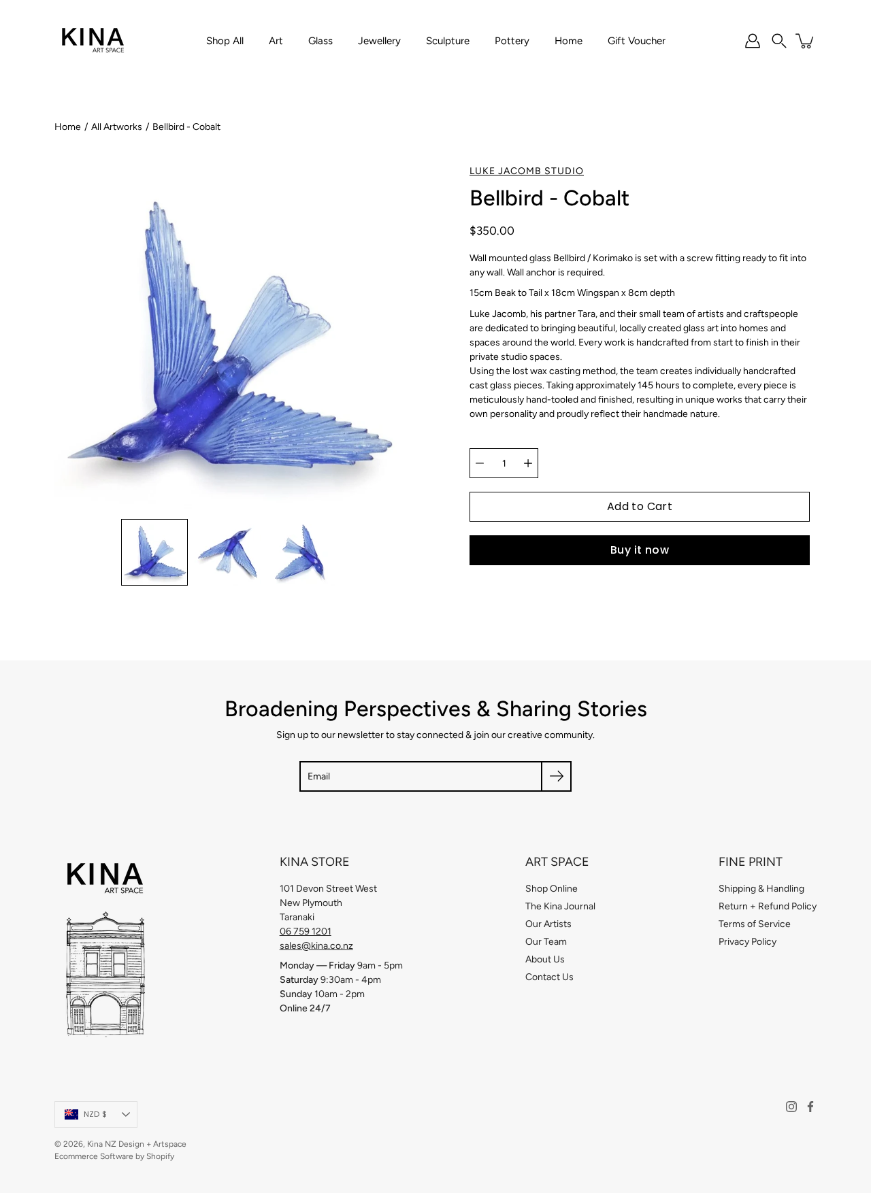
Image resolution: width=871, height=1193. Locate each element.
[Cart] (806, 41)
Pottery (512, 41)
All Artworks (116, 127)
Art (276, 41)
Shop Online (551, 888)
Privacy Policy (747, 941)
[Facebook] (810, 1106)
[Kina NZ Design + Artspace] (93, 41)
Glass (320, 41)
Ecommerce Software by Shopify (114, 1156)
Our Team (546, 941)
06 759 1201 (305, 931)
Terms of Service (755, 924)
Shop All (225, 41)
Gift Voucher (636, 41)
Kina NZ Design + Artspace (136, 1144)
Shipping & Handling (761, 888)
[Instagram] (791, 1106)
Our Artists (548, 924)
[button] (779, 40)
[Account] (752, 41)
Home (568, 41)
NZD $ (95, 1114)
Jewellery (379, 41)
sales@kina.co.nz (316, 946)
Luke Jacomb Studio (527, 171)
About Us (545, 959)
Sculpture (448, 41)
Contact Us (549, 977)
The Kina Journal (560, 906)
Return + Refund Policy (768, 906)
